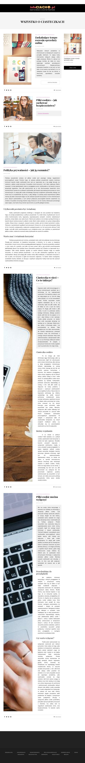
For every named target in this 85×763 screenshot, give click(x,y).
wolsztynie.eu (56, 754)
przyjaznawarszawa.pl (50, 752)
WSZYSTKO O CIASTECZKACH (47, 34)
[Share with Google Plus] (9, 90)
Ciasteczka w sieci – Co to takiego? (47, 279)
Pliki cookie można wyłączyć (47, 498)
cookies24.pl (44, 754)
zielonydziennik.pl (35, 752)
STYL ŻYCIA (37, 34)
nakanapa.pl (21, 754)
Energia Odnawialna (43, 113)
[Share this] (4, 90)
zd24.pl (76, 752)
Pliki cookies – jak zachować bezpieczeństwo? (46, 102)
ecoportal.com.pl (65, 752)
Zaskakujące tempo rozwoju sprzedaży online (46, 40)
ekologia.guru (9, 752)
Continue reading (52, 82)
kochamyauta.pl (33, 754)
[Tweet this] (7, 90)
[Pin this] (11, 90)
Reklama (66, 754)
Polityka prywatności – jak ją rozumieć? (26, 170)
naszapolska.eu (21, 752)
